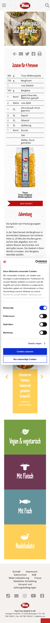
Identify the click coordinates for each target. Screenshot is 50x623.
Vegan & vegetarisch (25, 442)
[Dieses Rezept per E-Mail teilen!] (21, 54)
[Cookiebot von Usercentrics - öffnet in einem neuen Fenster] (35, 262)
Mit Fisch (25, 511)
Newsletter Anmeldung (25, 581)
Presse (38, 578)
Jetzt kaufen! (26, 203)
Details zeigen (34, 343)
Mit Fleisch (25, 476)
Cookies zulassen (25, 351)
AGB (34, 574)
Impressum (31, 571)
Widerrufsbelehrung (19, 578)
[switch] (43, 316)
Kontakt (17, 571)
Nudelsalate (25, 546)
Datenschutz (20, 574)
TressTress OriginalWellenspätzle (25, 195)
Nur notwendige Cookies (25, 359)
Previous (8, 377)
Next (44, 377)
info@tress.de (40, 616)
